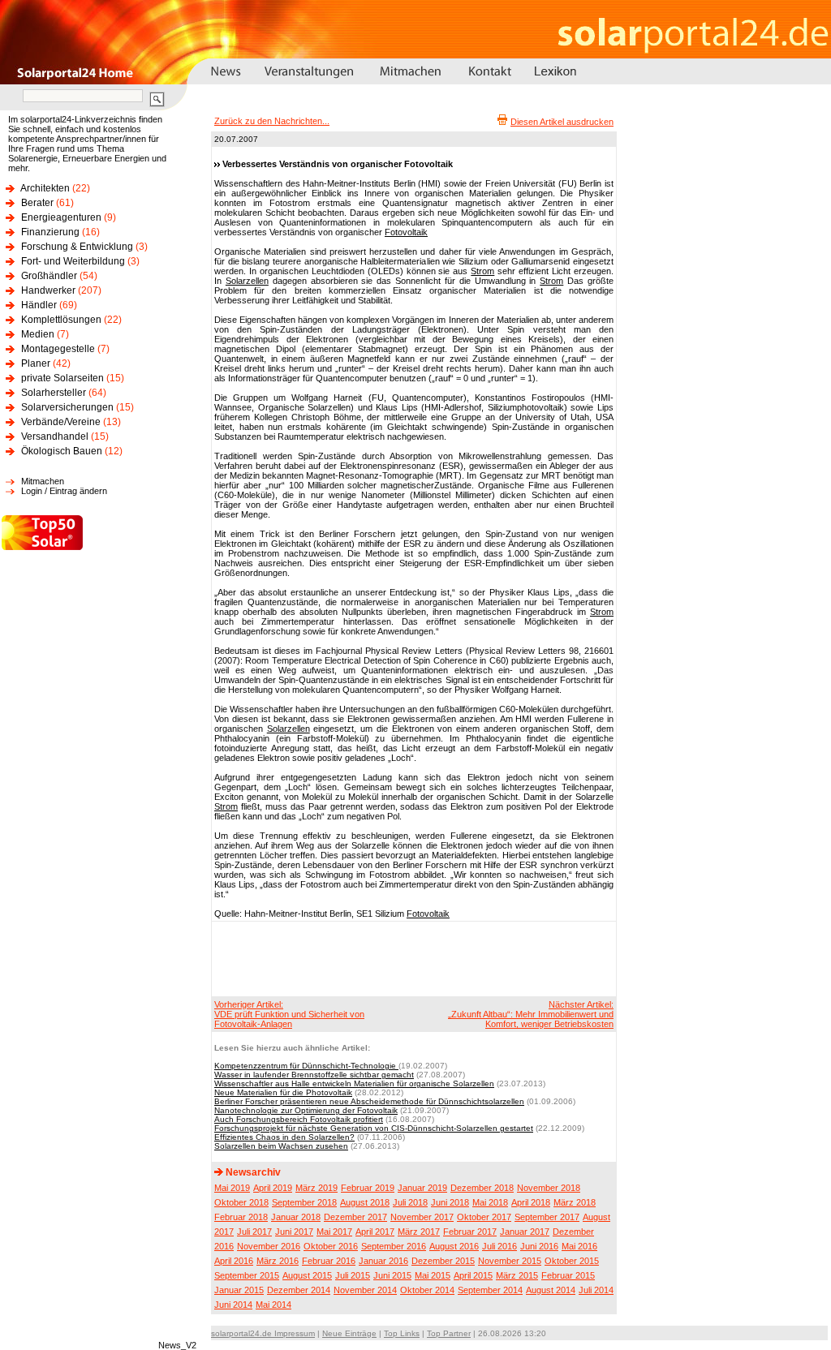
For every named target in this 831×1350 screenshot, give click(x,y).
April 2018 (530, 1202)
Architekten (45, 188)
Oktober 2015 (572, 1261)
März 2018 (574, 1202)
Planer (35, 363)
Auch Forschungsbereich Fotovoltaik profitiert (298, 1119)
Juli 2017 (254, 1231)
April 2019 (272, 1188)
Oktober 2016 (331, 1246)
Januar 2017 (524, 1231)
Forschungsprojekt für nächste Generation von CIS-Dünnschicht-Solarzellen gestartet (373, 1128)
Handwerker (48, 290)
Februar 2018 (241, 1217)
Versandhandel (54, 436)
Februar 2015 (568, 1275)
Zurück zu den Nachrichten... (271, 121)
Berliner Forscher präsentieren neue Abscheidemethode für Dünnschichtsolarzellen (369, 1101)
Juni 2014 (233, 1304)
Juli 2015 (352, 1275)
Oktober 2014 (427, 1290)
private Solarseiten (62, 378)
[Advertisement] (411, 958)
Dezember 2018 (482, 1188)
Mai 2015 (432, 1275)
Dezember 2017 (355, 1217)
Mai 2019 (232, 1188)
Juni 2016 (539, 1246)
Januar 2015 (239, 1290)
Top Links (402, 1333)
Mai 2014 (273, 1304)
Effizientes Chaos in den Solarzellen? (284, 1137)
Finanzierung (50, 232)
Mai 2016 (579, 1246)
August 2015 (307, 1275)
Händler (39, 305)
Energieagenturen (61, 217)
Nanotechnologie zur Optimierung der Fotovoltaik (306, 1110)
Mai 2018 (490, 1202)
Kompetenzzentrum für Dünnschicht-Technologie (306, 1065)
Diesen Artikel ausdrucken (562, 122)
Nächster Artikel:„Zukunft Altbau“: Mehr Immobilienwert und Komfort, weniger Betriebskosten (531, 1014)
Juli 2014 (596, 1290)
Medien (37, 334)
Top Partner (449, 1333)
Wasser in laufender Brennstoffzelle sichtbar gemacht (314, 1074)
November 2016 (268, 1246)
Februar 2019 (367, 1188)
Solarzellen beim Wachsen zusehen (281, 1145)
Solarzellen (247, 281)
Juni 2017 (294, 1231)
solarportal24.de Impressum (263, 1333)
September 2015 (246, 1275)
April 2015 (473, 1275)
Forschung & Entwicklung (77, 246)
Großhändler (49, 276)
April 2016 (233, 1261)
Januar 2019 (422, 1188)
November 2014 (365, 1290)
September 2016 (393, 1246)
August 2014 (550, 1290)
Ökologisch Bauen (61, 451)
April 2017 (374, 1231)
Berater (37, 203)
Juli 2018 (410, 1202)
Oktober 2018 (241, 1202)
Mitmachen (42, 481)
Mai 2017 (334, 1231)
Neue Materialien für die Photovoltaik (283, 1092)
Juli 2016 (499, 1246)
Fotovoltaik (406, 232)
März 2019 (316, 1188)
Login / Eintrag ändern (64, 491)
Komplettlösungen (61, 319)
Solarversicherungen (67, 407)
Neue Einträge (349, 1333)
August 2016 (454, 1246)
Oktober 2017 (484, 1217)
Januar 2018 (296, 1217)
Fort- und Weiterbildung (73, 261)
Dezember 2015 (443, 1261)
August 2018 (365, 1202)
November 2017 (422, 1217)
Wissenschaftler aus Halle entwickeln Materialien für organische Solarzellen (354, 1083)
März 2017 (419, 1231)
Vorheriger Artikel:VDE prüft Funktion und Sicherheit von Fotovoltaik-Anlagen (289, 1014)
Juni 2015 (392, 1275)
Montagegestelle (58, 349)
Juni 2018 (450, 1202)
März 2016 (277, 1261)
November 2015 (509, 1261)
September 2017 (547, 1217)
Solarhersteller (53, 392)
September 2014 (490, 1290)
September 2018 (304, 1202)
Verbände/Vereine (61, 422)
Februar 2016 (328, 1261)
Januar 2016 (383, 1261)
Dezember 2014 (298, 1290)
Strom (482, 271)
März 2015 (517, 1275)
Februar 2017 (470, 1231)
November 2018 (548, 1188)
